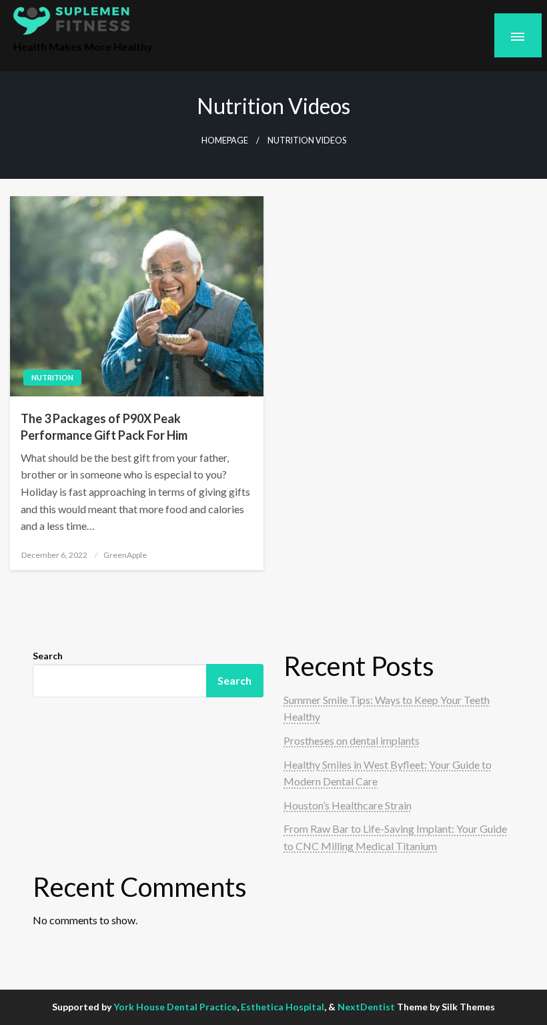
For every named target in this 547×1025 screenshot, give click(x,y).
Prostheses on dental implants (352, 740)
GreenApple (125, 555)
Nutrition (52, 377)
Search (48, 655)
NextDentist (366, 1006)
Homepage (224, 140)
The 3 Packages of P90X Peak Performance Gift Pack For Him (104, 426)
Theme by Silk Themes (446, 1006)
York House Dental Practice (175, 1006)
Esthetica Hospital (282, 1006)
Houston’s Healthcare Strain (348, 805)
